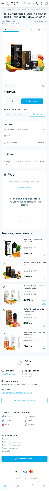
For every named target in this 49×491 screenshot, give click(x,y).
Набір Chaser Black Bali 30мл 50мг (34, 264)
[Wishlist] (4, 241)
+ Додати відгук (24, 188)
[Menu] (3, 3)
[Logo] (12, 3)
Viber (30, 420)
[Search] (42, 3)
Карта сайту (6, 451)
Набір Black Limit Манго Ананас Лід (32, 240)
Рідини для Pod (12, 9)
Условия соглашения (10, 448)
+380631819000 (8, 374)
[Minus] (8, 101)
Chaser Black (33, 9)
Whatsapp (32, 424)
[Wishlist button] (43, 86)
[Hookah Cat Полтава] (24, 362)
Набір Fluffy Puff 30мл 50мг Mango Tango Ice (34, 287)
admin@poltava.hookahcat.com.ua (17, 393)
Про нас (5, 439)
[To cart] (44, 256)
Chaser (23, 9)
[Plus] (17, 101)
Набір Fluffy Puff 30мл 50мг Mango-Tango (34, 333)
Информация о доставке (11, 442)
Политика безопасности (11, 445)
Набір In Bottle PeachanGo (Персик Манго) (33, 310)
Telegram (31, 416)
